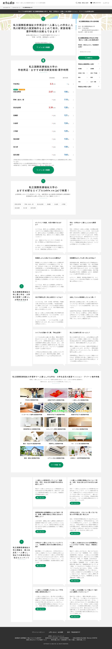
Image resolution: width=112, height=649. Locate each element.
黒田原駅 (33, 208)
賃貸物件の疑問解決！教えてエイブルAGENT (28, 638)
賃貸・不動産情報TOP (73, 632)
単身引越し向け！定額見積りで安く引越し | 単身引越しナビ (68, 640)
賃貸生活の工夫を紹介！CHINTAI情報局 (57, 638)
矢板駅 (56, 204)
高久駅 (25, 208)
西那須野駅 (18, 204)
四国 (91, 77)
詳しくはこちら (40, 497)
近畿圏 (92, 68)
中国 (79, 81)
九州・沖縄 (93, 81)
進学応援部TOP (6, 7)
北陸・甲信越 (93, 73)
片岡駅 (63, 204)
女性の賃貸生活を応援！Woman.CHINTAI (85, 638)
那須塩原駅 (40, 204)
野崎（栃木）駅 (29, 204)
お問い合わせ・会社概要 (56, 632)
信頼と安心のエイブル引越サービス (36, 640)
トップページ (106, 3)
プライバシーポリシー (38, 632)
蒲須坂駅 (17, 208)
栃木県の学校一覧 (16, 7)
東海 (79, 77)
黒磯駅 (49, 204)
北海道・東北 (81, 73)
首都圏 (79, 68)
